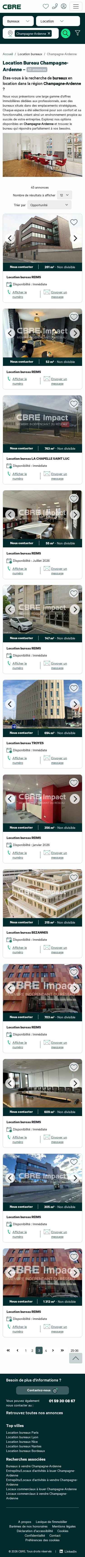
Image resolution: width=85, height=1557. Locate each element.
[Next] (75, 238)
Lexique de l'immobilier (51, 1521)
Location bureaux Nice (22, 1441)
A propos (24, 1521)
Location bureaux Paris (22, 1432)
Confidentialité (35, 1535)
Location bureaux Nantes (23, 1446)
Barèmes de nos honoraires (28, 1526)
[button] (18, 21)
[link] (22, 294)
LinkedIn (71, 1551)
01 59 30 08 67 (62, 1400)
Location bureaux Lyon (22, 1437)
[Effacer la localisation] (48, 33)
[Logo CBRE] (21, 7)
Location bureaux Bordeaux (25, 1450)
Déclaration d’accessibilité (35, 1530)
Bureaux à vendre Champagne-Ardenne (33, 1466)
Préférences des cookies (42, 1540)
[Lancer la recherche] (65, 32)
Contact (55, 1535)
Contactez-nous (39, 1389)
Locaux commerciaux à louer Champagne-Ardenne (41, 1489)
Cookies (62, 1530)
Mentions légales (64, 1526)
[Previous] (10, 238)
